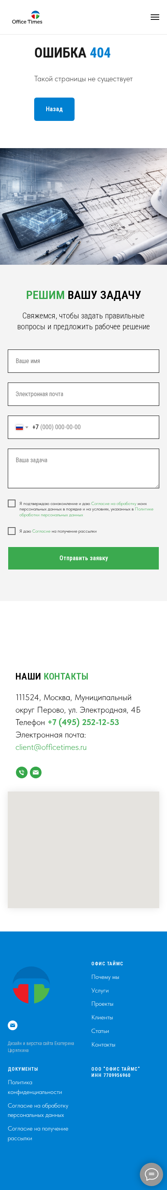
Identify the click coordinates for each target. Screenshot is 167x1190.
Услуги (100, 990)
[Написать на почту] (36, 772)
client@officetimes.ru (51, 747)
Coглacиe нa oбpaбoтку (113, 503)
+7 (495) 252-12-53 (83, 722)
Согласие (42, 531)
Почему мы (105, 976)
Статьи (100, 1030)
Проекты (102, 1003)
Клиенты (102, 1017)
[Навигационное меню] (155, 17)
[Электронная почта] (12, 1025)
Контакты (103, 1044)
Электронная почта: (51, 734)
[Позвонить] (22, 772)
